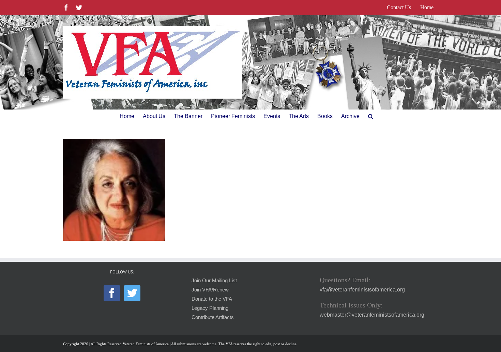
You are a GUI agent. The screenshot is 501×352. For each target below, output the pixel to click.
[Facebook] (112, 293)
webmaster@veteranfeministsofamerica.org (372, 315)
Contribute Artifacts (213, 317)
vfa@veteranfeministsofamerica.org (362, 289)
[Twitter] (132, 293)
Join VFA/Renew (210, 289)
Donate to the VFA (212, 299)
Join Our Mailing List (214, 280)
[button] (370, 116)
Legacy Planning (210, 308)
